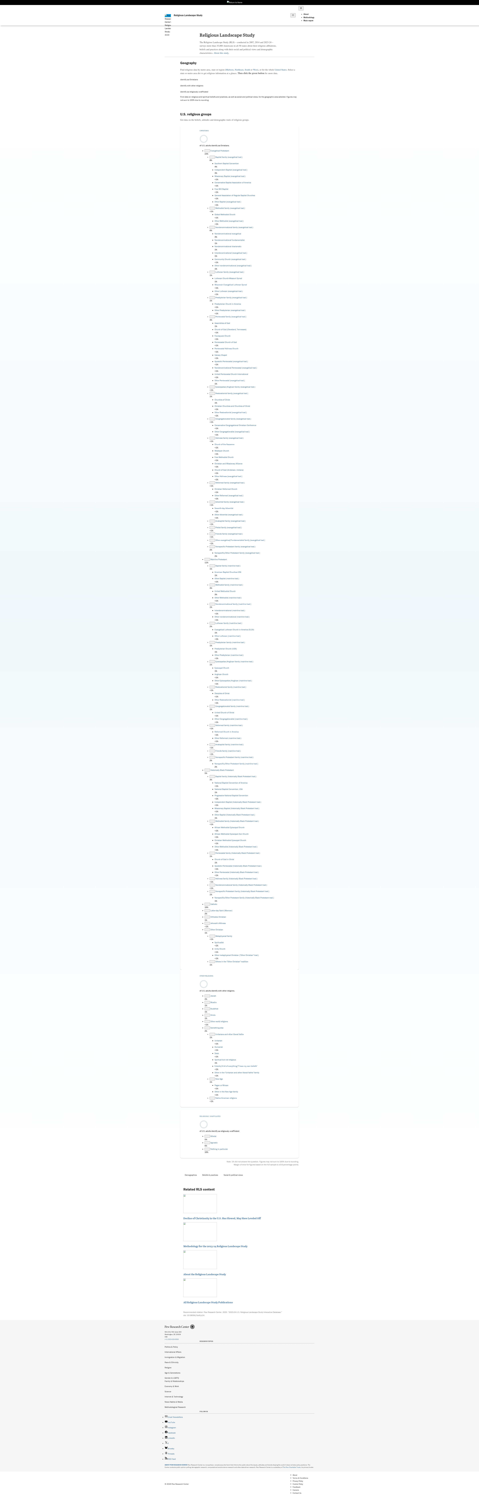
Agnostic (214, 1142)
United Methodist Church (225, 591)
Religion (168, 1367)
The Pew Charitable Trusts (292, 1467)
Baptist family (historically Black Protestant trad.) (235, 776)
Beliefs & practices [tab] (210, 1175)
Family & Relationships (174, 1381)
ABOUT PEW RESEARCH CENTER (176, 1465)
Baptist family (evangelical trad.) (228, 157)
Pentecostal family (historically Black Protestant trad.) (237, 853)
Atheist (213, 1136)
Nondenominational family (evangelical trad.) (234, 227)
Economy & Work (172, 1386)
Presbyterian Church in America (228, 304)
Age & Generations (172, 1373)
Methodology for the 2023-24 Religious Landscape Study (215, 1246)
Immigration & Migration (175, 1357)
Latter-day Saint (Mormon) (221, 910)
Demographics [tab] (191, 1175)
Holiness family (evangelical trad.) (229, 438)
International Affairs (173, 1352)
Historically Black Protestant (222, 770)
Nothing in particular (219, 1149)
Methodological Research (175, 1407)
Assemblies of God (222, 323)
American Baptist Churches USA (228, 572)
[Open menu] (293, 15)
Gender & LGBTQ (172, 1378)
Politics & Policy (171, 1347)
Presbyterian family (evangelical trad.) (231, 297)
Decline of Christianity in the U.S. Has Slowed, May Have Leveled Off (222, 1218)
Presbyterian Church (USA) (226, 648)
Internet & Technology (174, 1396)
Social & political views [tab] (233, 1175)
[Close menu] (301, 8)
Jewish (213, 996)
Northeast (239, 69)
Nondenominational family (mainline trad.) (233, 604)
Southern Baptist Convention (227, 163)
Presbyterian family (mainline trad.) (230, 642)
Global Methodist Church (225, 214)
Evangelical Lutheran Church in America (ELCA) (234, 629)
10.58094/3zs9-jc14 (195, 1315)
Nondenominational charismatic (228, 246)
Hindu (213, 1015)
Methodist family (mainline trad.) (229, 585)
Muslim (213, 1002)
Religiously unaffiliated (210, 1116)
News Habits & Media (174, 1402)
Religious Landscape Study (188, 15)
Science (168, 1391)
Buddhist (214, 1008)
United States (281, 69)
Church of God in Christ (224, 859)
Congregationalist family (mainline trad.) (232, 706)
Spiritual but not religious (225, 1059)
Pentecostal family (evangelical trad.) (230, 316)
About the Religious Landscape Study (204, 1274)
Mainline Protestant (218, 559)
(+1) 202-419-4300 (172, 1339)
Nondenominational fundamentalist (230, 240)
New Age (219, 1079)
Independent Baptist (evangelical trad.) (231, 170)
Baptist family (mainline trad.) (227, 565)
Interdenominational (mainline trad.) (230, 610)
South (247, 69)
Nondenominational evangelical (228, 233)
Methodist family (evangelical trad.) (230, 208)
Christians (204, 131)
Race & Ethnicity (172, 1362)
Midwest (230, 69)
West (255, 69)
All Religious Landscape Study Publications (208, 1302)
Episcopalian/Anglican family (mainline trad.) (234, 661)
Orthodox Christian (218, 917)
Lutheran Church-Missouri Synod (228, 278)
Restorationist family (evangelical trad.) (231, 393)
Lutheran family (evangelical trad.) (229, 272)
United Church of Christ (224, 712)
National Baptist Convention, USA (229, 789)
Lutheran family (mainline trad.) (228, 623)
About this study (221, 52)
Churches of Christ (222, 399)
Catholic (213, 904)
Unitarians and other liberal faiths (229, 1034)
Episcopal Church (222, 668)
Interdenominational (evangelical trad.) (231, 253)
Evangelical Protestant (219, 150)
